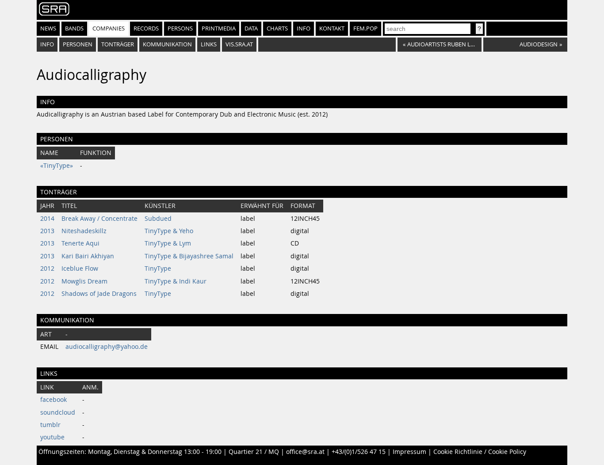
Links (209, 44)
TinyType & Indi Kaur (175, 281)
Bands (74, 28)
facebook (53, 400)
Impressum (409, 452)
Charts (277, 28)
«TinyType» (56, 166)
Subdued (158, 219)
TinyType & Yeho (169, 231)
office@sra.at (305, 452)
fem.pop (365, 28)
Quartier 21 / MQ (254, 452)
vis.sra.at (239, 44)
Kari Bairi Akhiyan (87, 256)
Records (146, 28)
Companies (108, 28)
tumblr (50, 425)
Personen (77, 44)
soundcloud (57, 412)
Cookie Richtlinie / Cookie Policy (479, 452)
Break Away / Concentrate (99, 219)
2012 (47, 268)
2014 (47, 219)
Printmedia (219, 28)
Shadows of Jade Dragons (99, 294)
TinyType (158, 268)
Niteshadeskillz (84, 231)
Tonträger (117, 44)
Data (251, 28)
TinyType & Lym (168, 243)
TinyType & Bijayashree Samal (189, 256)
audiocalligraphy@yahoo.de (106, 347)
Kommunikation (167, 44)
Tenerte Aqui (80, 243)
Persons (180, 28)
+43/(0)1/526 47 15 (359, 452)
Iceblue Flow (79, 268)
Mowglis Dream (84, 281)
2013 (47, 231)
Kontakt (331, 28)
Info (303, 28)
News (48, 28)
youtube (52, 437)
